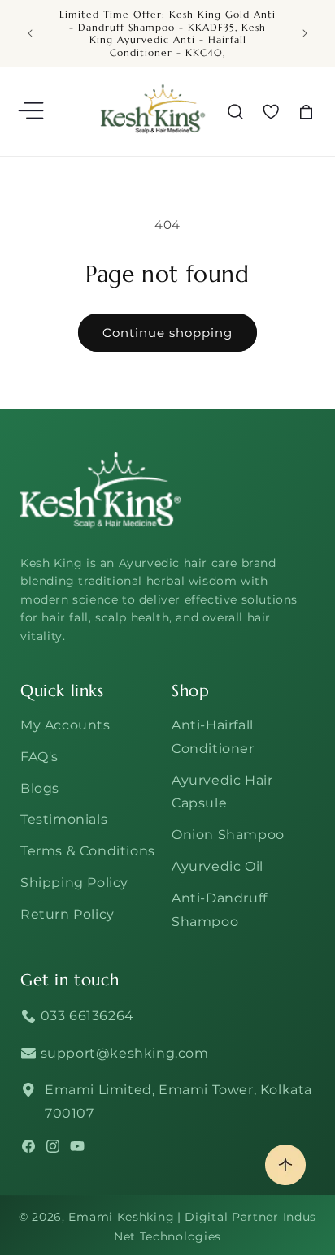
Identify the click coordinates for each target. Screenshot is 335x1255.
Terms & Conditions (87, 851)
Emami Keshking (121, 1217)
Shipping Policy (74, 882)
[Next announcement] (305, 33)
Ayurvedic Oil (217, 866)
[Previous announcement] (30, 33)
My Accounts (65, 725)
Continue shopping (167, 332)
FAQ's (39, 756)
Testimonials (63, 819)
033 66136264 (85, 1015)
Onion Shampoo (228, 834)
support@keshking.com (123, 1053)
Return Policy (67, 914)
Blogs (39, 788)
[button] (32, 112)
